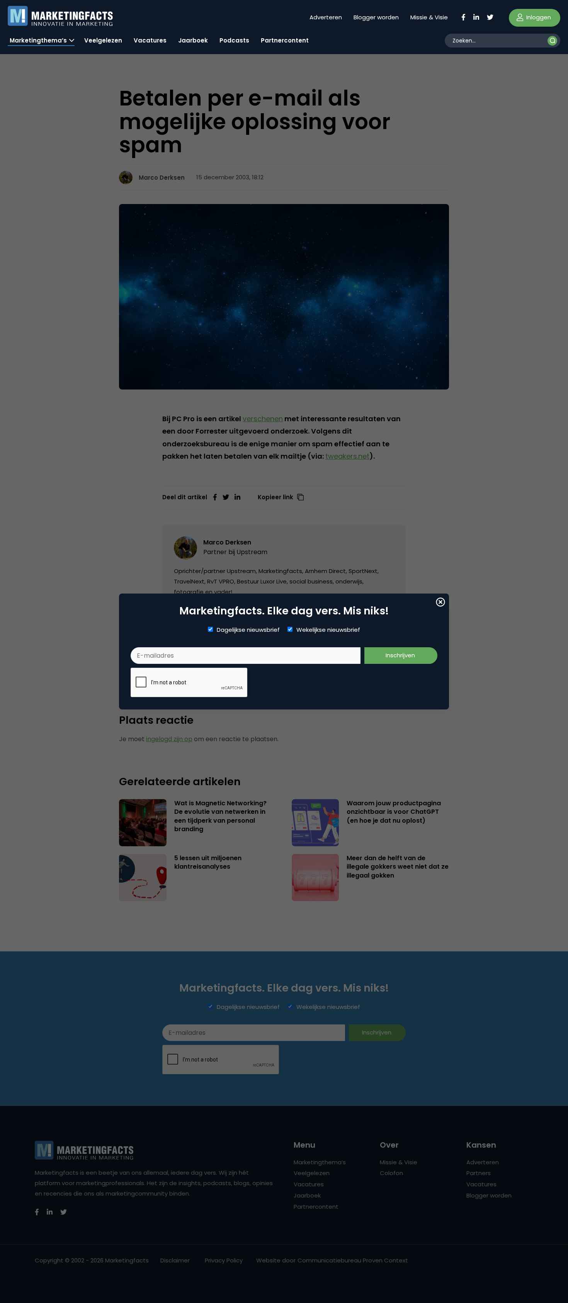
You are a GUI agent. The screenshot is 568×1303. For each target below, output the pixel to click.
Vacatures (150, 40)
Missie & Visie (429, 17)
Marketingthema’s (38, 40)
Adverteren (326, 17)
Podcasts (234, 40)
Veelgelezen (103, 40)
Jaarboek (193, 40)
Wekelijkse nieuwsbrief (328, 629)
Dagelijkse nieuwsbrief (248, 629)
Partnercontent (285, 40)
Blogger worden (376, 17)
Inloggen (538, 17)
